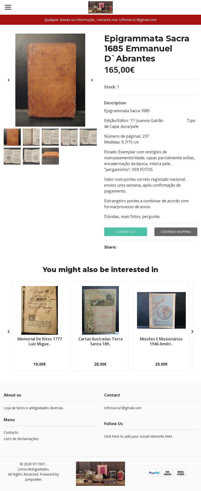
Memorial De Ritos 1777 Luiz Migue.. (39, 341)
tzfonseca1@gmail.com (122, 408)
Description (115, 103)
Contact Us (125, 232)
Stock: (110, 87)
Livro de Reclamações (21, 438)
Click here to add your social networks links (138, 436)
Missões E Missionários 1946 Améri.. (161, 341)
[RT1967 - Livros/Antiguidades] (100, 7)
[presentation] (8, 80)
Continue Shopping (176, 232)
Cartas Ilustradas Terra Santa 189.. (100, 341)
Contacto (11, 432)
